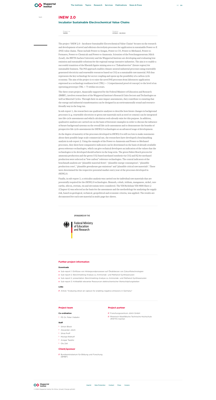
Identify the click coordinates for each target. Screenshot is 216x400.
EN (181, 5)
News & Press (135, 5)
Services (109, 5)
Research (98, 5)
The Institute (77, 5)
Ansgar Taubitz (67, 340)
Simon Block (66, 326)
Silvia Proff (65, 333)
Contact (111, 385)
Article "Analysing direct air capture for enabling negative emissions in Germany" (96, 291)
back (40, 17)
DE (178, 5)
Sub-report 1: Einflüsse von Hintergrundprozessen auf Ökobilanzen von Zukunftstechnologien (102, 271)
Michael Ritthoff (68, 337)
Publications (121, 5)
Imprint (88, 385)
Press (119, 385)
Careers (127, 385)
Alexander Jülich (68, 330)
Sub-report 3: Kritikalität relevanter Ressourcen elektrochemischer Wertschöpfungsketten (100, 281)
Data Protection (100, 385)
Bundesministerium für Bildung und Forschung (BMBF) (81, 355)
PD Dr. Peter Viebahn (70, 317)
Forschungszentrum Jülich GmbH (125, 313)
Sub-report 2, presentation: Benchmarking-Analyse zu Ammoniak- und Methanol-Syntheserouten (103, 278)
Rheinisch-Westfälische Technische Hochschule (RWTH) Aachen (131, 317)
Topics (88, 5)
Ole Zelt (64, 343)
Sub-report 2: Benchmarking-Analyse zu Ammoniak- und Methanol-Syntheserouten (97, 275)
